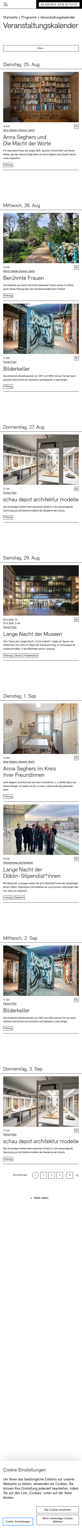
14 (70, 1175)
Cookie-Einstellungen (18, 1521)
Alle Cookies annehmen (57, 1510)
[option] (35, 1175)
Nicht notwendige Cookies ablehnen (58, 1520)
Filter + (41, 48)
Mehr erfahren (41, 119)
